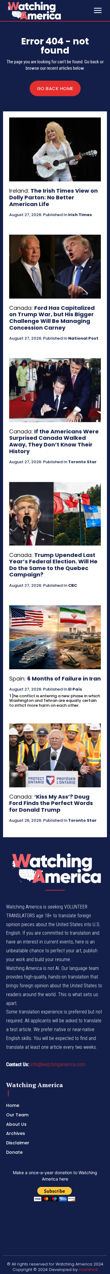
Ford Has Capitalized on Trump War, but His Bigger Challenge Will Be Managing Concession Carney (52, 317)
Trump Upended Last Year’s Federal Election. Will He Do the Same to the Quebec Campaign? (53, 565)
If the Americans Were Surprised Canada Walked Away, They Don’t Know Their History (54, 441)
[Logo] (49, 10)
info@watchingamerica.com (58, 1064)
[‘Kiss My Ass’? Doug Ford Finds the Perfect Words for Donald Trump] (55, 755)
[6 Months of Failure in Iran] (55, 637)
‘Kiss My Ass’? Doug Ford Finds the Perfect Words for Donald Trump (51, 803)
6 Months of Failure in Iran (64, 678)
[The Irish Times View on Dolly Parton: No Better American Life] (55, 149)
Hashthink (88, 1269)
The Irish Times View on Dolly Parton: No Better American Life (53, 197)
